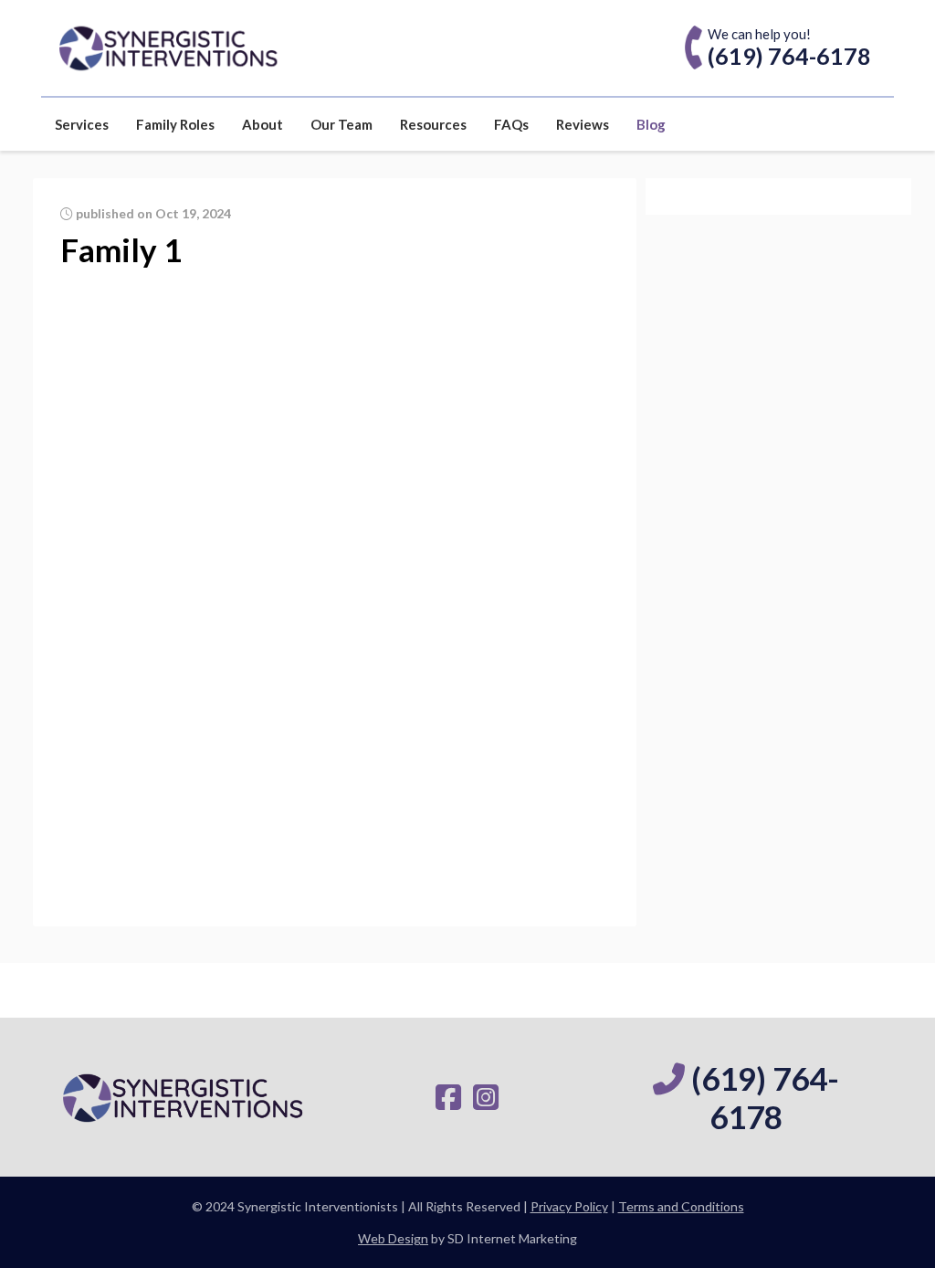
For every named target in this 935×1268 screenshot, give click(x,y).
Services (82, 124)
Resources (433, 124)
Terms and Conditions (681, 1206)
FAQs (511, 124)
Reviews (582, 124)
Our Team (341, 124)
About (262, 124)
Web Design (393, 1238)
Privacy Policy (569, 1206)
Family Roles (175, 124)
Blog (651, 124)
